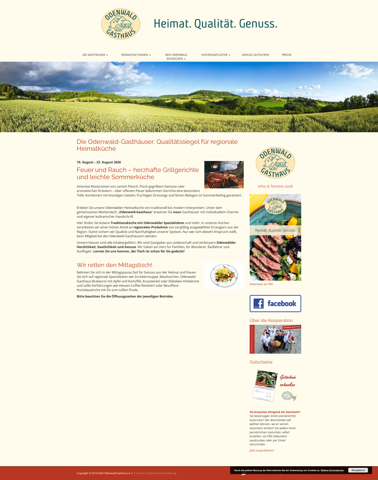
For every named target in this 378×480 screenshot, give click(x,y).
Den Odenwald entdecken (176, 56)
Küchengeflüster (215, 55)
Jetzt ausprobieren (262, 450)
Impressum (142, 473)
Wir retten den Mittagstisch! (114, 264)
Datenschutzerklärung (163, 473)
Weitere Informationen (332, 470)
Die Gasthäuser (94, 55)
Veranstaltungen (135, 55)
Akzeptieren (358, 470)
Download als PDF (261, 284)
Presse (287, 55)
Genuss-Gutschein (255, 55)
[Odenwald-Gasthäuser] (189, 23)
